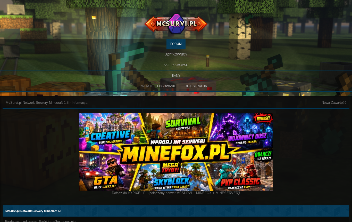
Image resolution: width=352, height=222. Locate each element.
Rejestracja (196, 86)
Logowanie (166, 86)
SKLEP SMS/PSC (176, 65)
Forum (176, 44)
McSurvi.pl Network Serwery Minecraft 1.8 (37, 103)
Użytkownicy (176, 54)
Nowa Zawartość (334, 103)
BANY (176, 75)
